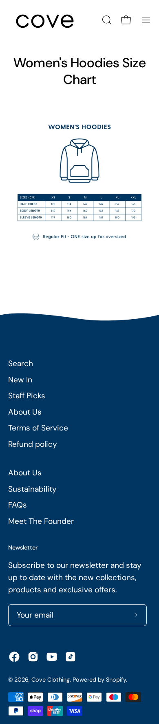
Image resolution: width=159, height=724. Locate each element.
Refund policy (32, 444)
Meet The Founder (41, 521)
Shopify (116, 679)
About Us (25, 412)
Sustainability (32, 489)
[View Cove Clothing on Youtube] (52, 657)
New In (20, 380)
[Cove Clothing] (45, 20)
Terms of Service (38, 428)
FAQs (17, 505)
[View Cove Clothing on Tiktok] (70, 657)
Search (20, 363)
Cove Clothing (50, 679)
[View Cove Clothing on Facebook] (14, 657)
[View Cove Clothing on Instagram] (33, 657)
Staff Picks (26, 396)
